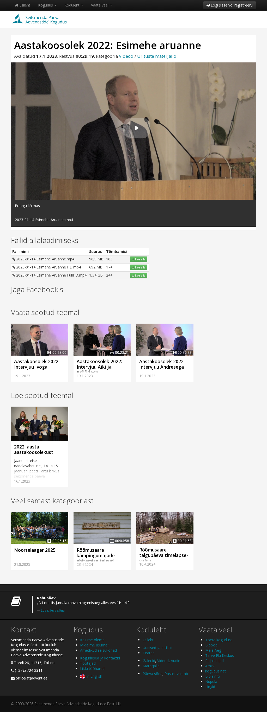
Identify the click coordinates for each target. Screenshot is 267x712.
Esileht (24, 5)
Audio (175, 660)
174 (109, 267)
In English (93, 676)
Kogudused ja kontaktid (100, 658)
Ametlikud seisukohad (98, 650)
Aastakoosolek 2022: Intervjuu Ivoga (36, 364)
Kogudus (46, 5)
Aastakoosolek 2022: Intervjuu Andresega (162, 364)
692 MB (95, 267)
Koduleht (72, 5)
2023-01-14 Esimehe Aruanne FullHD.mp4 (51, 275)
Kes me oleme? (93, 639)
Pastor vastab (176, 673)
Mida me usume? (94, 645)
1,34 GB (96, 275)
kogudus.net (215, 671)
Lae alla (139, 259)
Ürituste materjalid (157, 56)
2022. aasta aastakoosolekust (33, 449)
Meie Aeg (213, 650)
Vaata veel (100, 5)
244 (109, 275)
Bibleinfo (212, 676)
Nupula (211, 681)
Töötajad (88, 663)
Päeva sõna (152, 673)
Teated (149, 652)
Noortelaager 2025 (35, 550)
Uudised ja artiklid (157, 647)
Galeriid (149, 660)
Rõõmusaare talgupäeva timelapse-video (163, 555)
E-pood (211, 645)
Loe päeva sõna (53, 610)
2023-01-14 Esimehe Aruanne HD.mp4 (48, 267)
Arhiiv (209, 665)
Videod (126, 56)
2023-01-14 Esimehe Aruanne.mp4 (44, 258)
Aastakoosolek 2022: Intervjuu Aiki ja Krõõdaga (99, 366)
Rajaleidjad (214, 660)
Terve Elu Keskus (219, 655)
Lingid (210, 686)
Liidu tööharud (92, 668)
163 (109, 258)
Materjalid (151, 665)
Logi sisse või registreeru (231, 5)
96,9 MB (96, 258)
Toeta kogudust (218, 639)
